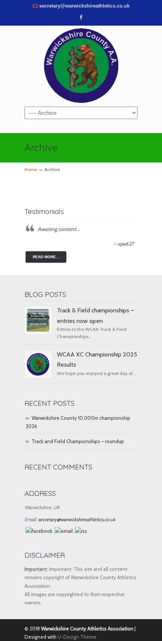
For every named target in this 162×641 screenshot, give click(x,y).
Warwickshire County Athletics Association (81, 65)
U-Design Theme (77, 637)
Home (30, 169)
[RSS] (81, 531)
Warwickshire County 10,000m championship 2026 (78, 422)
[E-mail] (64, 531)
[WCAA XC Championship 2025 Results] (38, 364)
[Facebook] (81, 17)
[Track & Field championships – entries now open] (38, 320)
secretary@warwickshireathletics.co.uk (84, 6)
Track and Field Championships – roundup (78, 441)
